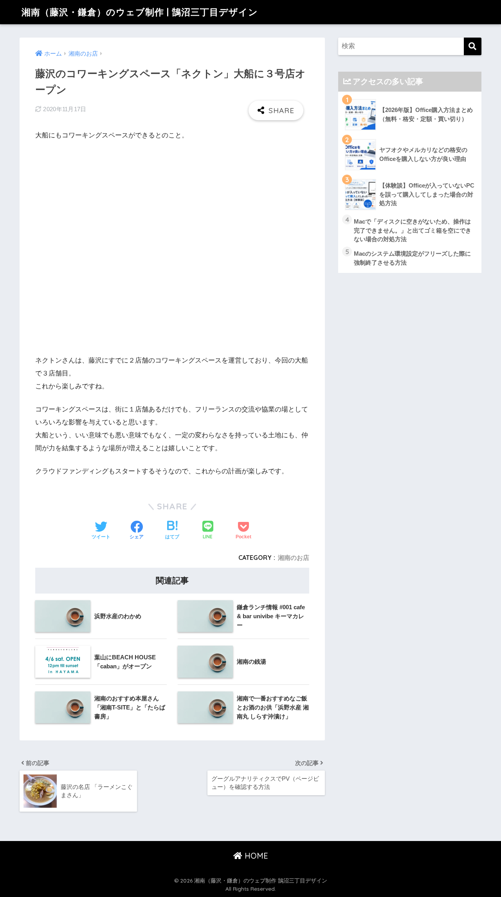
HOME (255, 856)
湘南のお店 (293, 557)
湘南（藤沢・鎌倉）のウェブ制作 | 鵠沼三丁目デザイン (140, 12)
